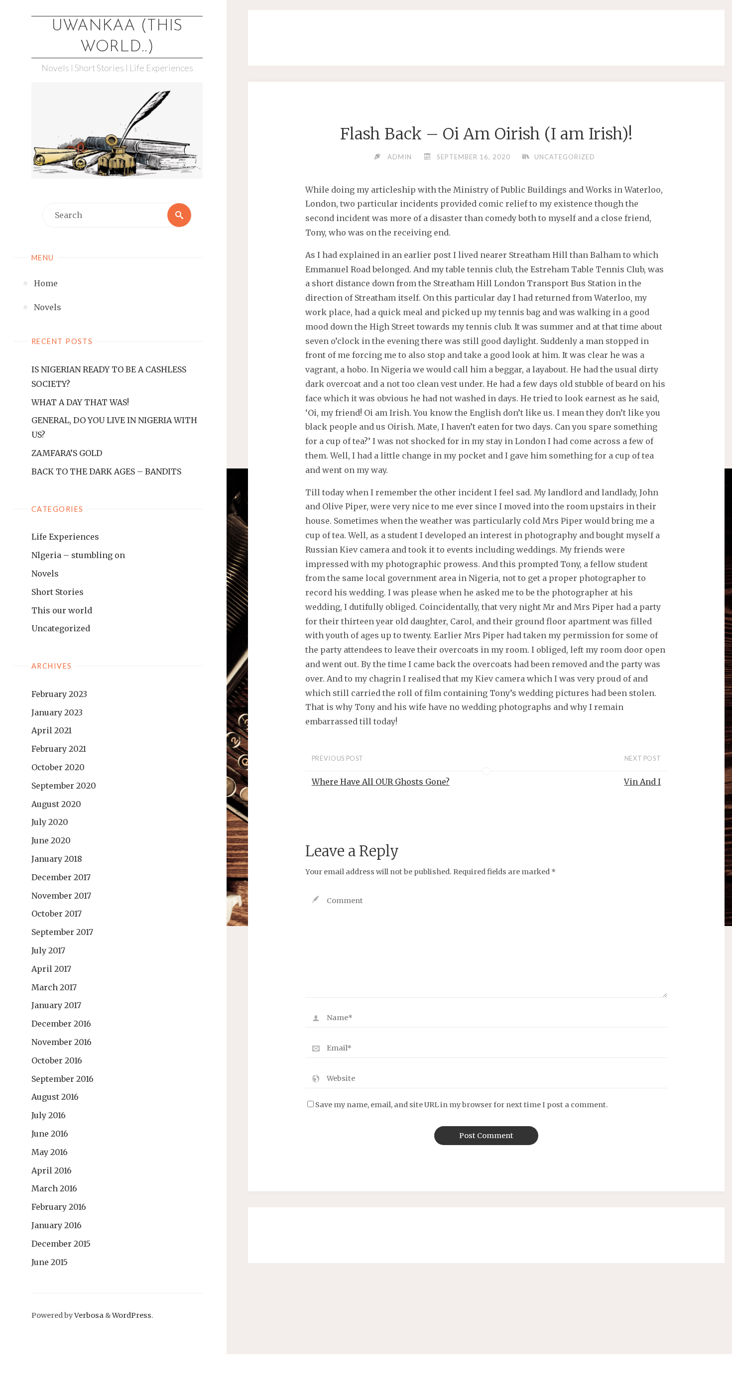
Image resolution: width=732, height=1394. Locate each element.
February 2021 (58, 749)
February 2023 (59, 694)
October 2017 (56, 914)
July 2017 (48, 950)
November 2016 (61, 1042)
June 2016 (49, 1134)
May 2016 (49, 1152)
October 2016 (56, 1060)
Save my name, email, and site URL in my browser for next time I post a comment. (461, 1104)
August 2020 (56, 804)
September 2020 (63, 786)
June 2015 (49, 1262)
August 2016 (55, 1097)
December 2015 (61, 1244)
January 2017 (56, 1005)
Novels (45, 574)
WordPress (131, 1315)
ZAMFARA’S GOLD (66, 453)
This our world (61, 610)
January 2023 (57, 712)
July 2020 (49, 822)
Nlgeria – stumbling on (78, 555)
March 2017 (54, 987)
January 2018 (56, 859)
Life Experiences (65, 537)
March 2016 (54, 1188)
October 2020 (58, 767)
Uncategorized (60, 628)
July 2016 (48, 1115)
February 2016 (58, 1207)
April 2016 (51, 1170)
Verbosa (88, 1315)
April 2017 (51, 969)
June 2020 (51, 840)
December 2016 (61, 1024)
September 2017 (62, 932)
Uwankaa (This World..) (117, 36)
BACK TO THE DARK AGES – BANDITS (106, 471)
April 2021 (51, 730)
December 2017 (61, 877)
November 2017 (61, 896)
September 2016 (62, 1079)
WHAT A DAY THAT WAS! (80, 402)
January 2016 (56, 1225)
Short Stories (57, 592)
